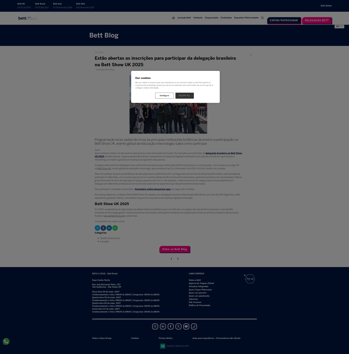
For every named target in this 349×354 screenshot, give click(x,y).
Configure (164, 96)
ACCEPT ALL (184, 96)
